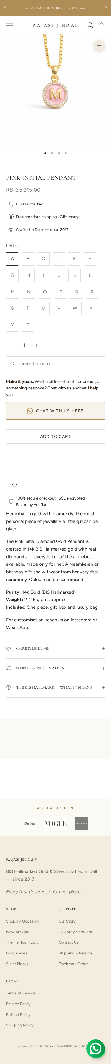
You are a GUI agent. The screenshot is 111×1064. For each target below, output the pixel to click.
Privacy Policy (18, 1004)
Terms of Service (20, 993)
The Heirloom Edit (22, 942)
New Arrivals (17, 932)
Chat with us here (60, 410)
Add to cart (55, 436)
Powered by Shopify (74, 1046)
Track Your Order (73, 964)
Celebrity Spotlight (75, 932)
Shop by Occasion (22, 921)
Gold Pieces (16, 953)
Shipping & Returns (75, 953)
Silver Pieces (17, 964)
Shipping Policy (20, 1025)
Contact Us (69, 942)
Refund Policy (18, 1014)
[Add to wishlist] (14, 486)
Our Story (67, 921)
